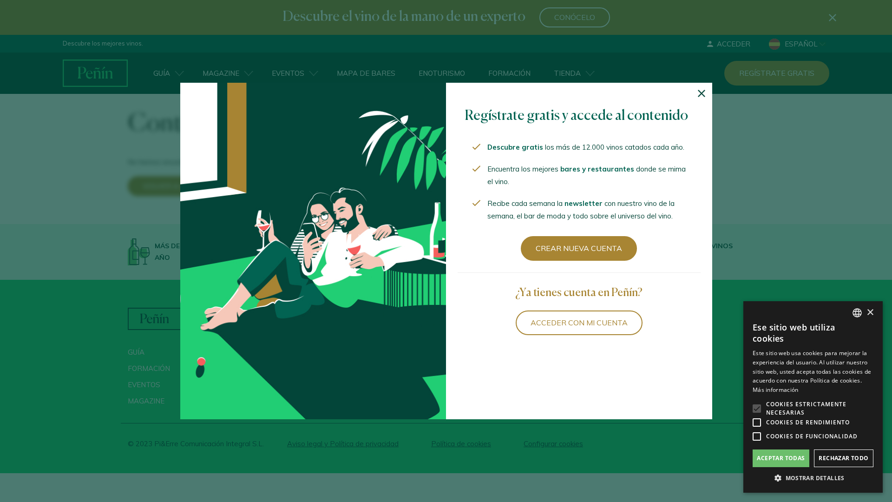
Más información (776, 390)
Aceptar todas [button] (781, 458)
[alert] (813, 397)
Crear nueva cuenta (579, 248)
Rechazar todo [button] (843, 458)
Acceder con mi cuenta (579, 322)
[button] (813, 478)
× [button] (869, 312)
